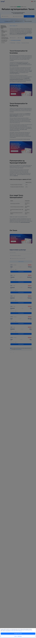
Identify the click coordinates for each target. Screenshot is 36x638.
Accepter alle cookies (18, 633)
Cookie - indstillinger (18, 636)
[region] (18, 633)
